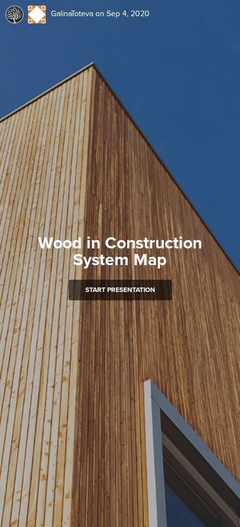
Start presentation (120, 290)
